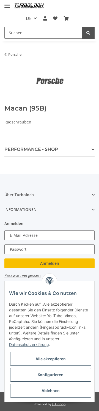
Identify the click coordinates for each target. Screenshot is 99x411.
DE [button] (29, 18)
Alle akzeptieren (50, 358)
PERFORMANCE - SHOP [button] (31, 149)
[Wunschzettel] (55, 18)
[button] (45, 18)
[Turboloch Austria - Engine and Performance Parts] (29, 6)
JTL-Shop (58, 404)
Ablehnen (51, 390)
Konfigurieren (51, 374)
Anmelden (49, 263)
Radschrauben (17, 122)
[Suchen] (88, 33)
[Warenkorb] (66, 18)
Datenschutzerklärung (29, 344)
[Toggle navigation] (7, 3)
